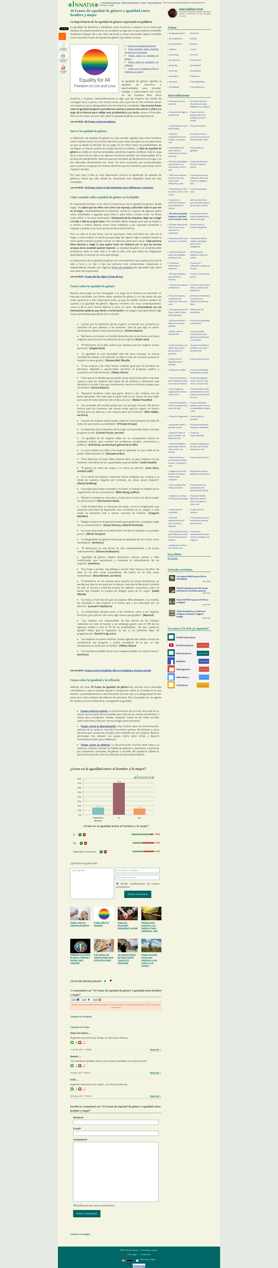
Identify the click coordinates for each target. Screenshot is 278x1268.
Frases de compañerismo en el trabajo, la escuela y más (177, 138)
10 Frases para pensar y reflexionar (178, 286)
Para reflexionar (154, 2)
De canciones (174, 60)
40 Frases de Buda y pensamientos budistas (177, 277)
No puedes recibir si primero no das (177, 426)
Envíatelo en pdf (63, 71)
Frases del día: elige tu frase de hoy (104, 276)
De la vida (173, 70)
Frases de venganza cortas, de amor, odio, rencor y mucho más (199, 381)
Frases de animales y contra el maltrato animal (199, 164)
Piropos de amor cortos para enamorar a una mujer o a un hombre (149, 960)
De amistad (174, 54)
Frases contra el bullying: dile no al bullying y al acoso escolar (118, 670)
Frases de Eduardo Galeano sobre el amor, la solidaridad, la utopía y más (200, 406)
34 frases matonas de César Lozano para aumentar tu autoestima (177, 228)
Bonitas (194, 44)
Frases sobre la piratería (196, 417)
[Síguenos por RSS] (171, 684)
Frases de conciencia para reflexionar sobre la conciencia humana (178, 381)
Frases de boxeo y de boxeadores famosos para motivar (199, 520)
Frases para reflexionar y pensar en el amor (200, 266)
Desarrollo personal (130, 2)
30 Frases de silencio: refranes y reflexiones (199, 426)
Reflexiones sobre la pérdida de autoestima (200, 472)
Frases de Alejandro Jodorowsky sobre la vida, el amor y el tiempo (177, 447)
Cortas (193, 49)
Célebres (172, 49)
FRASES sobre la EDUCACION (175, 332)
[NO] (84, 834)
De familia (173, 65)
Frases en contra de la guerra (199, 275)
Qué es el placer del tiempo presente (176, 486)
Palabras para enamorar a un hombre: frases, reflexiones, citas (149, 926)
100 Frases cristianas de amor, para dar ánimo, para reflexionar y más (177, 179)
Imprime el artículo (63, 60)
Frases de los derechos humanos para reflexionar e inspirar (176, 204)
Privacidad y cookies (149, 1250)
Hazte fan (204, 661)
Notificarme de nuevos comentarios (95, 1205)
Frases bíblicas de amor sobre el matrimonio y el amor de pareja (177, 151)
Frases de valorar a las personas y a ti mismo (178, 239)
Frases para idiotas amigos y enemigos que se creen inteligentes (198, 242)
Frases (143, 2)
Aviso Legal (132, 1254)
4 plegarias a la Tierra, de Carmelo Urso (177, 546)
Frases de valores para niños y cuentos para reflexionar (200, 288)
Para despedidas (198, 81)
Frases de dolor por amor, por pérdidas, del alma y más (177, 255)
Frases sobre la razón (200, 457)
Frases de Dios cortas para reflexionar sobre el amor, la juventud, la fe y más (200, 393)
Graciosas (173, 81)
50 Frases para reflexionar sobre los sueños (199, 255)
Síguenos (204, 669)
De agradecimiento (177, 33)
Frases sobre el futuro (200, 359)
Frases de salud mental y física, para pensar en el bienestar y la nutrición (199, 335)
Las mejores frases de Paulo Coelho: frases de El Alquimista (127, 958)
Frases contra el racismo (94, 711)
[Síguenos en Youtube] (171, 645)
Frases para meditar (177, 369)
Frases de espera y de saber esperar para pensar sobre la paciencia (177, 349)
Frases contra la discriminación (98, 726)
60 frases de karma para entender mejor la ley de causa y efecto (200, 203)
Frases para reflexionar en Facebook (174, 266)
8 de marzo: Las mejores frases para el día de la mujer (103, 957)
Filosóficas (195, 76)
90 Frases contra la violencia (100, 121)
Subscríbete (203, 645)
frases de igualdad (122, 267)
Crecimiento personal (110, 2)
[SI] (80, 834)
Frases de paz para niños (198, 190)
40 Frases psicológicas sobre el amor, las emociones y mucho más (178, 165)
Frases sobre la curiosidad (175, 511)
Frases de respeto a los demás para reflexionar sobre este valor (177, 299)
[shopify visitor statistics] (139, 1265)
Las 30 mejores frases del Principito (177, 127)
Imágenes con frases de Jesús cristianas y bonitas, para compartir (80, 958)
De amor (194, 54)
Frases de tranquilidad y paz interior (200, 322)
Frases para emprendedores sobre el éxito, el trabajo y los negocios (200, 535)
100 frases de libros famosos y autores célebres (176, 323)
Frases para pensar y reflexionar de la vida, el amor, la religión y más (199, 179)
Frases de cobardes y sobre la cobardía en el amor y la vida (178, 405)
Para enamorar (175, 44)
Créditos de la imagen (147, 1259)
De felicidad (196, 65)
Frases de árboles (198, 126)
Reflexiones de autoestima (196, 311)
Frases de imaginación (178, 416)
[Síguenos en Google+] (171, 668)
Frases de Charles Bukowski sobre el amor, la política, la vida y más (198, 499)
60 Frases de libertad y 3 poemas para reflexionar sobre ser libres (200, 299)
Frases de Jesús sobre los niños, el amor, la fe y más (178, 192)
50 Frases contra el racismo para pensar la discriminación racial (200, 137)
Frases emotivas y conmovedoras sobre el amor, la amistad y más (177, 461)
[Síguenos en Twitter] (171, 676)
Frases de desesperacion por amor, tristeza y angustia (176, 521)
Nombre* (78, 1117)
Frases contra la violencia (95, 744)
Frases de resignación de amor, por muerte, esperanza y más (199, 446)
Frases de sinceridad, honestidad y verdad (128, 925)
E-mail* (77, 1128)
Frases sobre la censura (196, 511)
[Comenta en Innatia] (171, 637)
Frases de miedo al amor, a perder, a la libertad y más (176, 435)
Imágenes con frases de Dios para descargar (178, 497)
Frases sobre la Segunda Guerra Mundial (175, 362)
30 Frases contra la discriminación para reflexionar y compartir (119, 187)
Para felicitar (174, 87)
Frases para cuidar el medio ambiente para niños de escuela (199, 216)
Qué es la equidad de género (142, 46)
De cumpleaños (175, 38)
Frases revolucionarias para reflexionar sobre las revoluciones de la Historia (178, 535)
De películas (196, 70)
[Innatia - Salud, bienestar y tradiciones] (83, 4)
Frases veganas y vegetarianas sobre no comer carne (178, 392)
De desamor (196, 60)
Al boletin (173, 558)
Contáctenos (145, 1254)
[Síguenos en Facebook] (171, 661)
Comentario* (80, 1139)
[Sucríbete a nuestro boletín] (171, 653)
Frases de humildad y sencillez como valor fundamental (199, 348)
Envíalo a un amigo (63, 49)
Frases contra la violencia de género (79, 924)
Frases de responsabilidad (197, 434)
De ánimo (195, 33)
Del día (193, 38)
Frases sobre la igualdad (101, 924)
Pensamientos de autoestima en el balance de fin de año (199, 488)
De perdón (173, 76)
